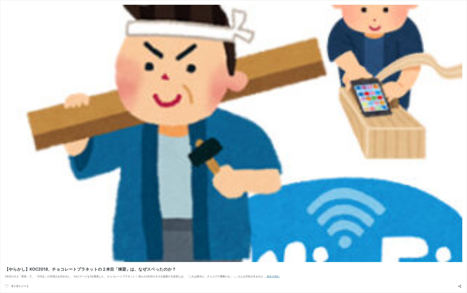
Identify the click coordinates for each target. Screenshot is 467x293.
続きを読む (273, 276)
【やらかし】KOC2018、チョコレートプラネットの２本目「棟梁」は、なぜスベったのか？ (90, 269)
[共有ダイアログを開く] (459, 285)
